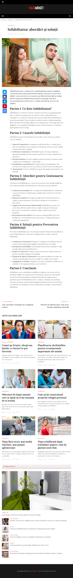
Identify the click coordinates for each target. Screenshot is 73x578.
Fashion (12, 543)
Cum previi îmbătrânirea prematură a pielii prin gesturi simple (32, 529)
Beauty (4, 342)
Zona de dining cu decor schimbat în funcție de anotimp (30, 537)
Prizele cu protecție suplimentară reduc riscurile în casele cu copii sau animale (38, 520)
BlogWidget (33, 571)
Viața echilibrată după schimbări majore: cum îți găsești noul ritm (52, 444)
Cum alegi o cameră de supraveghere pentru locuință (21, 515)
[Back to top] (67, 572)
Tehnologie (5, 512)
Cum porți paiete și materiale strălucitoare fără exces (29, 545)
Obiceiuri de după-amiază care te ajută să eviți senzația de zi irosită (18, 397)
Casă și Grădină (14, 518)
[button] (3, 2)
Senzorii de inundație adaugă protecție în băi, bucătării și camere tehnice (36, 553)
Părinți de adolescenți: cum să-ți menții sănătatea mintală (55, 306)
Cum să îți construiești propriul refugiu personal (52, 396)
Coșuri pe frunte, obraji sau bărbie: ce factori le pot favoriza (17, 348)
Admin (23, 34)
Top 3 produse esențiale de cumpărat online (17, 306)
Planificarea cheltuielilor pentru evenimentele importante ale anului (52, 348)
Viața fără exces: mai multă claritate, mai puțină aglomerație (17, 444)
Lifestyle (11, 25)
